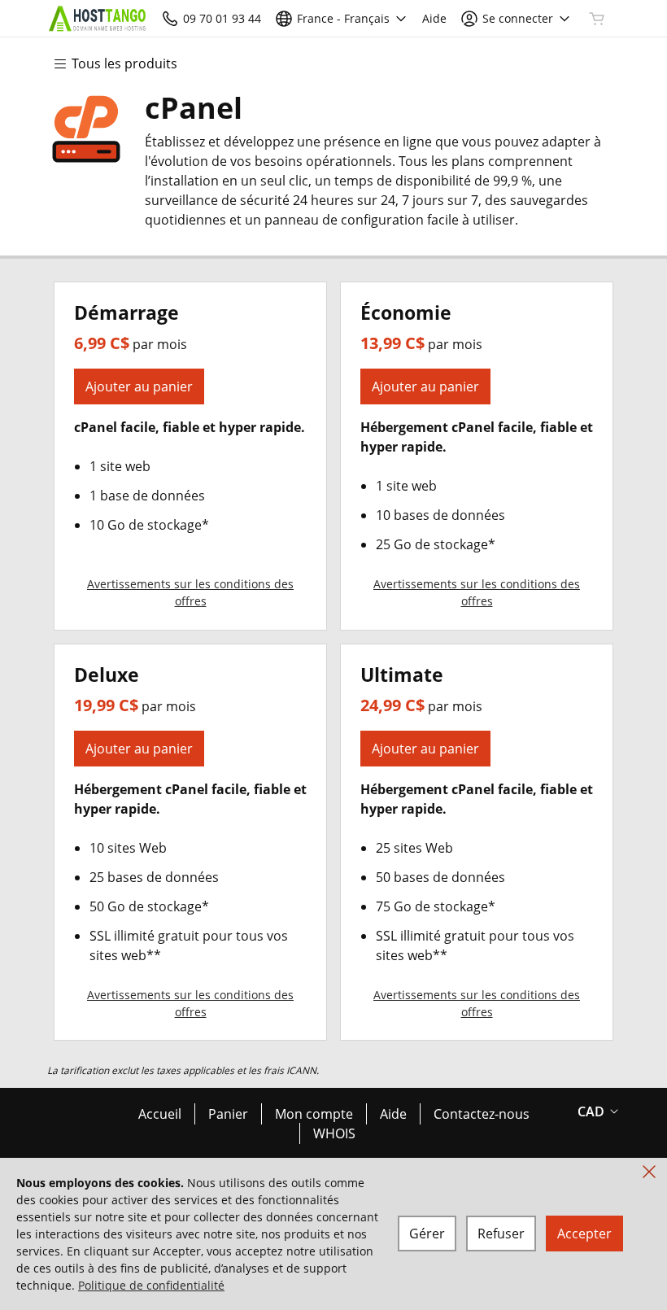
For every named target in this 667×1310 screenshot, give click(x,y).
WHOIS (334, 1133)
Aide (393, 1114)
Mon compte (314, 1114)
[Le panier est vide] (597, 18)
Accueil (159, 1114)
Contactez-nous (482, 1114)
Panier (228, 1114)
